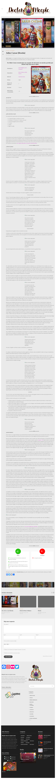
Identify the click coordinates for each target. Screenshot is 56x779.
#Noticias (22, 739)
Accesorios (32, 705)
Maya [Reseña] (10, 585)
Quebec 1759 (40, 440)
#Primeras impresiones (24, 740)
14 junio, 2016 (44, 612)
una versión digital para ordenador (31, 526)
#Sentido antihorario (24, 744)
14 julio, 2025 (45, 743)
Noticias (31, 697)
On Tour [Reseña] (45, 585)
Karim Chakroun (21, 72)
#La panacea (28, 737)
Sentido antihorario (33, 718)
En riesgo (31, 707)
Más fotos (3, 771)
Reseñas (8, 50)
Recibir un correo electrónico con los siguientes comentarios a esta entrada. (15, 649)
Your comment (6, 624)
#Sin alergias (32, 744)
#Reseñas (22, 742)
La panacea (32, 709)
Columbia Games (21, 76)
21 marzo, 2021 (8, 612)
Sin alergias (32, 716)
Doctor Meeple (3, 612)
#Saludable (27, 742)
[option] (10, 604)
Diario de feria (32, 695)
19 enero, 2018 (26, 612)
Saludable (12, 50)
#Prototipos (32, 740)
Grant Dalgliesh (21, 67)
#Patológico (28, 739)
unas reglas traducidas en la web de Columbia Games (27, 143)
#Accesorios (23, 735)
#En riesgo (22, 737)
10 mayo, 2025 (46, 757)
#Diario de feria (29, 735)
